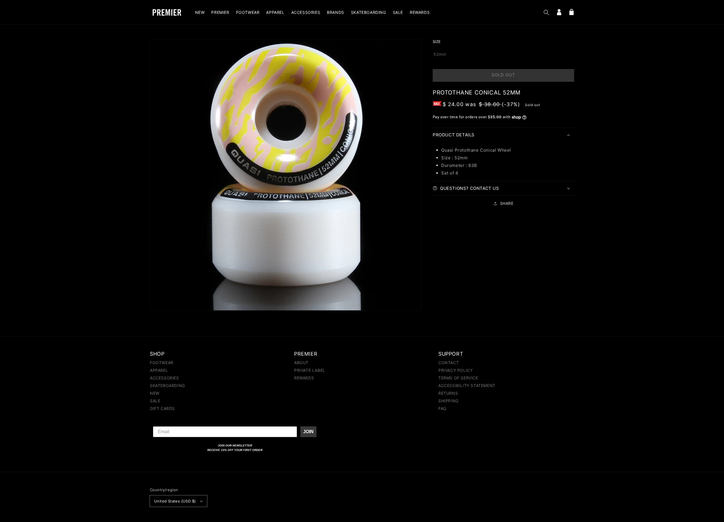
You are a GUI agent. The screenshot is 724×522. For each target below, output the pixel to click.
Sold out (503, 75)
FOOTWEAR (161, 363)
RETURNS (448, 393)
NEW (155, 393)
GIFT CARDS (162, 408)
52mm (440, 54)
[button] (546, 12)
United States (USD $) (175, 501)
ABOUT (301, 363)
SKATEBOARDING (167, 385)
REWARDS (304, 377)
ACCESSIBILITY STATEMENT (466, 385)
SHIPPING (448, 400)
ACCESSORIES (164, 377)
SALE (155, 400)
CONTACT (448, 363)
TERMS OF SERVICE (458, 377)
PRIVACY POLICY (455, 370)
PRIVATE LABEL (309, 370)
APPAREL (159, 370)
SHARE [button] (507, 203)
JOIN (308, 431)
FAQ (442, 408)
